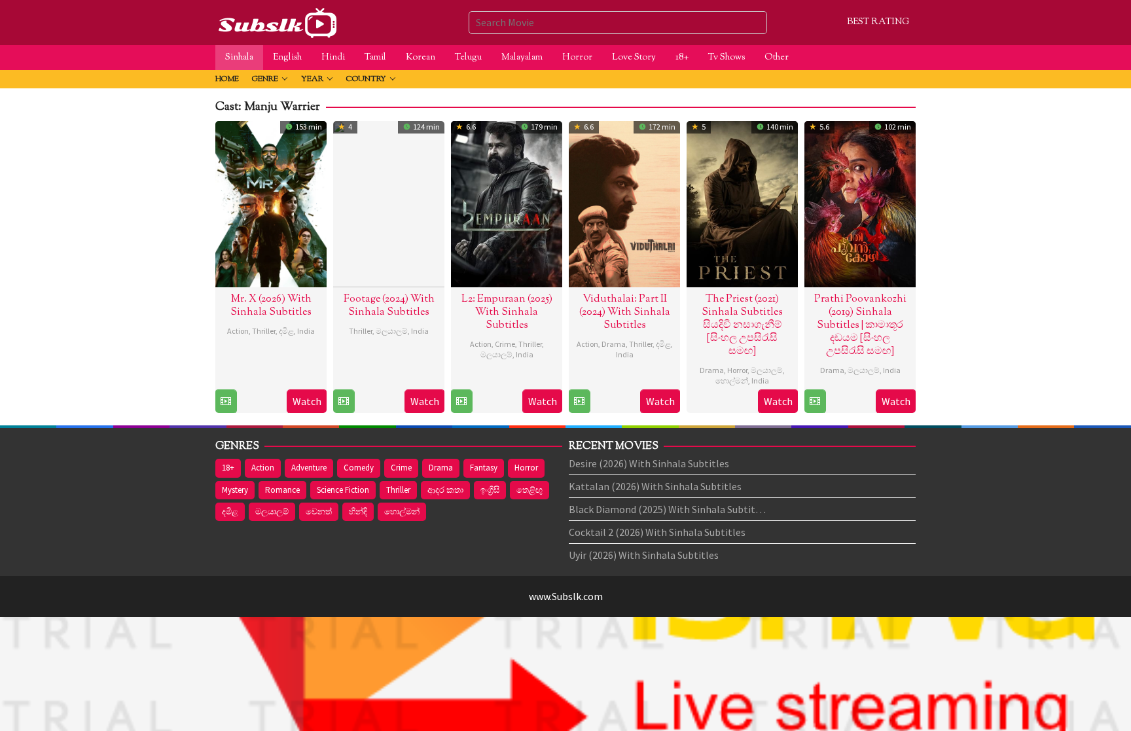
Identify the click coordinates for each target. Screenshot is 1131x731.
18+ (228, 467)
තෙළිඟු (529, 489)
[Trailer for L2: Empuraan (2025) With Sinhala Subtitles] (461, 401)
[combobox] (618, 22)
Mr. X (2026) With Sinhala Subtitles (271, 306)
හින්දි (358, 511)
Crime (505, 344)
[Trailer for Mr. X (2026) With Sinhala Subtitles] (226, 401)
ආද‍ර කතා (445, 489)
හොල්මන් (731, 380)
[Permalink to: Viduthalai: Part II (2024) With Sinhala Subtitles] (624, 202)
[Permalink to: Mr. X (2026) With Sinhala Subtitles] (271, 202)
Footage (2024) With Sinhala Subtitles (389, 306)
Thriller (264, 331)
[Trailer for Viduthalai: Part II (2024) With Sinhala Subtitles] (579, 401)
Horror (737, 370)
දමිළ (286, 331)
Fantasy (483, 467)
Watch (307, 401)
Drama (613, 344)
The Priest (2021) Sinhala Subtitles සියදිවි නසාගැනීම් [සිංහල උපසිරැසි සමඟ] (742, 325)
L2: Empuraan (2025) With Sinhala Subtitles (506, 312)
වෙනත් (319, 511)
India (306, 331)
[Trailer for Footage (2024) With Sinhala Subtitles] (343, 401)
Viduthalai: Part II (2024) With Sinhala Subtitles (624, 312)
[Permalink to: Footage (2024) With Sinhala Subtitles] (388, 202)
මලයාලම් (392, 331)
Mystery (235, 489)
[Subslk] (276, 20)
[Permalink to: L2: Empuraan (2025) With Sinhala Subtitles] (506, 202)
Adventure (309, 467)
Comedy (359, 467)
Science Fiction (343, 489)
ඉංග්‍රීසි (489, 489)
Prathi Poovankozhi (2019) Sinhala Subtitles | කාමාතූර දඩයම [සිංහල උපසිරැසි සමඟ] (860, 325)
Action (238, 331)
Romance (282, 489)
